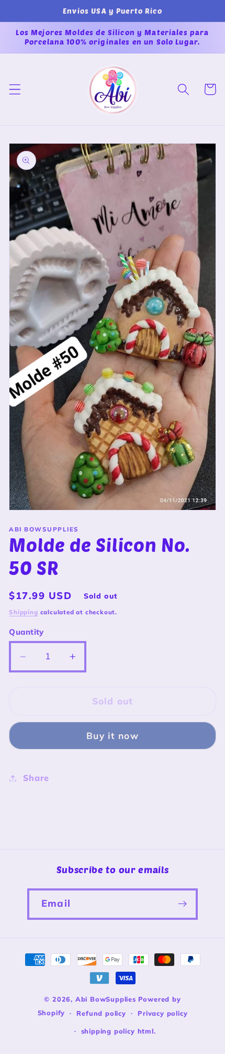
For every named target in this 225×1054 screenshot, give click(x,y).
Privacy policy (162, 1013)
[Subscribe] (182, 904)
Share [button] (36, 778)
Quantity (26, 632)
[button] (15, 89)
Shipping (23, 612)
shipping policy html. (118, 1031)
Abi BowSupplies (105, 999)
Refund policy (101, 1013)
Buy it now (112, 735)
